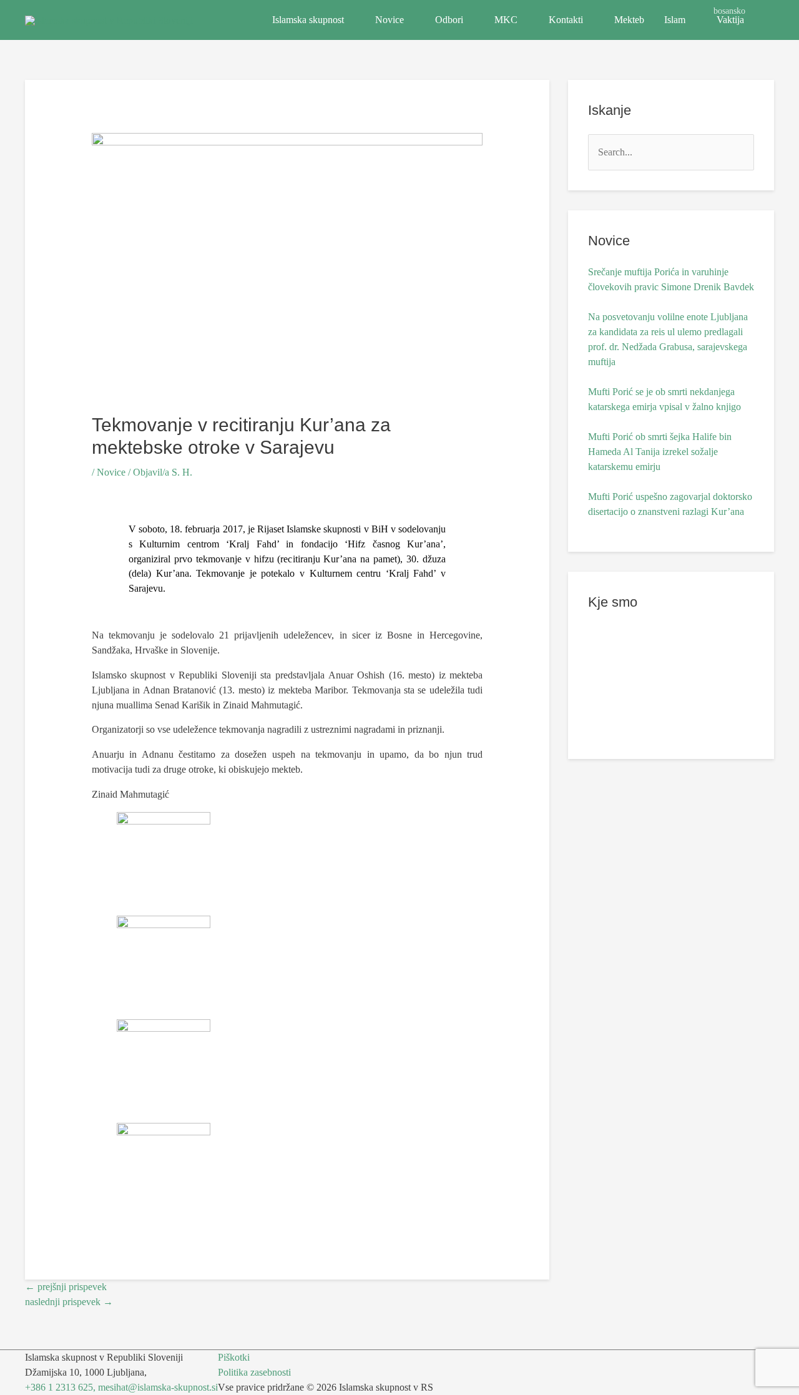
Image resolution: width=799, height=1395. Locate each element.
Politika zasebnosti (254, 1372)
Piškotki (234, 1357)
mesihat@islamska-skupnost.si (158, 1387)
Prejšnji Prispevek (66, 1286)
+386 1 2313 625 (59, 1387)
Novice (389, 19)
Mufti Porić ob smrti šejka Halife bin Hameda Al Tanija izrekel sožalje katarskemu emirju (660, 451)
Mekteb (629, 19)
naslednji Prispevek (69, 1301)
